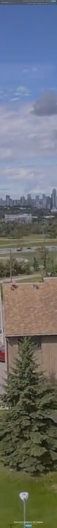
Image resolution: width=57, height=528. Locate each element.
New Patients (39, 3)
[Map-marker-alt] (55, 1)
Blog (43, 3)
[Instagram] (53, 1)
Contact (46, 3)
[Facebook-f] (52, 1)
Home (26, 3)
